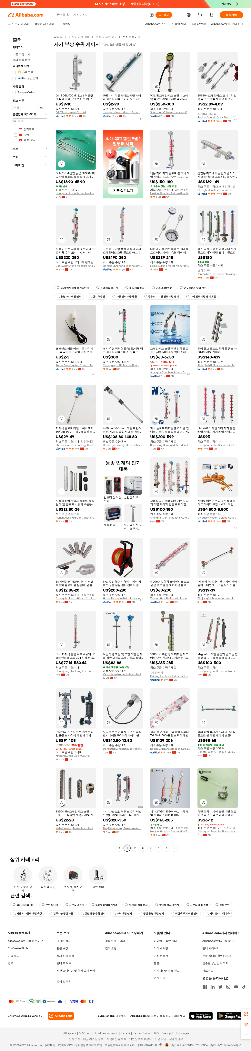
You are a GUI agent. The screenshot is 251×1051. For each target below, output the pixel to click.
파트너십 (207, 970)
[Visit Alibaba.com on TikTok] (244, 986)
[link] (246, 1014)
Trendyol (167, 1033)
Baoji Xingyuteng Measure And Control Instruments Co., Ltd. (76, 265)
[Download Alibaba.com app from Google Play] (230, 1016)
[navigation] (29, 443)
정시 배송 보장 (65, 955)
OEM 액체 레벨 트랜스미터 (75, 287)
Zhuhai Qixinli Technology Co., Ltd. (76, 445)
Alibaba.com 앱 (140, 1015)
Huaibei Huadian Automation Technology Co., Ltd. (170, 193)
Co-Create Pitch (18, 948)
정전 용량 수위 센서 (95, 913)
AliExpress (69, 1033)
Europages (182, 1033)
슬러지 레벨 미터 (25, 904)
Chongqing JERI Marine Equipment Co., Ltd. (123, 365)
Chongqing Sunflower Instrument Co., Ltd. (217, 671)
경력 (10, 963)
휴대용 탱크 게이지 (169, 904)
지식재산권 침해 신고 (167, 970)
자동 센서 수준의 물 (126, 296)
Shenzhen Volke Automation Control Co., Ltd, (170, 112)
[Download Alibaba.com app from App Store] (201, 1016)
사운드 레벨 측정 (199, 904)
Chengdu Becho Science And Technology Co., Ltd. (217, 445)
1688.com (85, 1033)
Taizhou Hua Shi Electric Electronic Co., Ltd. (170, 598)
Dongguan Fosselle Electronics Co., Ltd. (76, 193)
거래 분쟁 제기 (162, 955)
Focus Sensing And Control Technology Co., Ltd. (76, 365)
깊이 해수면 (99, 296)
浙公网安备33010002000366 (189, 1045)
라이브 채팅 (161, 948)
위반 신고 (159, 978)
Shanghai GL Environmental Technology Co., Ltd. (217, 365)
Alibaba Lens (29, 1015)
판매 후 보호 (63, 963)
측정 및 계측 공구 (106, 37)
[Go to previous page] (119, 848)
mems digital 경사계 (106, 904)
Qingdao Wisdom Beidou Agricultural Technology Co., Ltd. (217, 517)
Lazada (125, 1033)
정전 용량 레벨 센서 (153, 913)
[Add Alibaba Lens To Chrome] (61, 1016)
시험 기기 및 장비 (79, 37)
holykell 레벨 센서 (138, 904)
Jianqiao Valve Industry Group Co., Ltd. (123, 112)
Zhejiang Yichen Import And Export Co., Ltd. (217, 598)
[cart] (201, 15)
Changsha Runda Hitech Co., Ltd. (76, 598)
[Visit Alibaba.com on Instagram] (228, 986)
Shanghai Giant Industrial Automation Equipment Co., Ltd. (170, 517)
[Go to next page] (174, 848)
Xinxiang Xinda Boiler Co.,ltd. (73, 755)
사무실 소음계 (76, 904)
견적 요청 (111, 948)
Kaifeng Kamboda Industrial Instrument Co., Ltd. (170, 676)
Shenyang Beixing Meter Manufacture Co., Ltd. (170, 445)
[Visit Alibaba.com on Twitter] (220, 986)
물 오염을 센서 (137, 287)
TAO (156, 1033)
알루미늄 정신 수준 (63, 913)
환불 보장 (62, 948)
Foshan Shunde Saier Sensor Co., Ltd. (217, 117)
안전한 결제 (63, 940)
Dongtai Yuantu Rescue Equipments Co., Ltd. (217, 751)
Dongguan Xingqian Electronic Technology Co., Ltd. (123, 748)
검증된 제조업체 (115, 940)
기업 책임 (13, 955)
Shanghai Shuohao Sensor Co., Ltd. (170, 372)
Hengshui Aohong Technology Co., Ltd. (123, 265)
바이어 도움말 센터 (165, 940)
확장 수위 (224, 904)
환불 (156, 963)
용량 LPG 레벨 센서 (71, 296)
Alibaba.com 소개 (19, 932)
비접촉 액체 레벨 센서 (186, 913)
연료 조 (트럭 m (164, 287)
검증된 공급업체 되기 (215, 963)
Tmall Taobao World (106, 1033)
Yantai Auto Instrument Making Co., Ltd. (217, 274)
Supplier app (106, 1015)
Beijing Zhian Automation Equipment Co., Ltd (170, 748)
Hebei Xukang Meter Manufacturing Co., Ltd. (170, 265)
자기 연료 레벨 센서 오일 (203, 296)
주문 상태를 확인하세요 (216, 955)
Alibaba (58, 37)
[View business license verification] (161, 1045)
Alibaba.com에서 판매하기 (218, 940)
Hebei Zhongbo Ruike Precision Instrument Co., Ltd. (123, 598)
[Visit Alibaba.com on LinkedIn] (212, 986)
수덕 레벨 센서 (124, 913)
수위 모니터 (52, 904)
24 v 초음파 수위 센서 (195, 287)
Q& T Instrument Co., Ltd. (71, 112)
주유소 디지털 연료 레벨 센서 (163, 296)
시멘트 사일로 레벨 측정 (29, 913)
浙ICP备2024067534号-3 (225, 1045)
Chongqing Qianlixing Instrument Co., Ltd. (76, 671)
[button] (151, 15)
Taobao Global (141, 1033)
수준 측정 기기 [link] (131, 37)
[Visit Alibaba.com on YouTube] (236, 986)
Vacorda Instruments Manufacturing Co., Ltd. (123, 674)
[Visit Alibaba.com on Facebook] (204, 986)
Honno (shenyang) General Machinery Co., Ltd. (123, 445)
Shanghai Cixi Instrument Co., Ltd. (217, 190)
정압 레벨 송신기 (109, 287)
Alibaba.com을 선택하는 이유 (25, 940)
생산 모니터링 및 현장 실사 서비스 (75, 972)
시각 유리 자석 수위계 (221, 913)
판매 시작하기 (210, 948)
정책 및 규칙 (63, 981)
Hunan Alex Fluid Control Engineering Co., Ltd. (76, 517)
